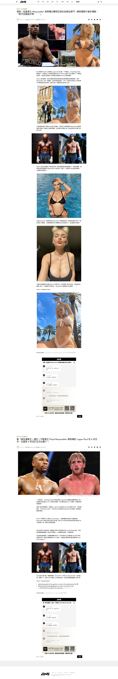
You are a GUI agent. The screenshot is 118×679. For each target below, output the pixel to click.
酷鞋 (43, 1)
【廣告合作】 (66, 672)
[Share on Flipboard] (94, 19)
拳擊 (62, 593)
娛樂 (52, 1)
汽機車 (62, 1)
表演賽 (64, 593)
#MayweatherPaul (43, 586)
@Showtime (70, 584)
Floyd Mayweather (57, 352)
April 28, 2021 (67, 588)
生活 (72, 1)
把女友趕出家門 (72, 352)
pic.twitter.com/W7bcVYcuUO (65, 586)
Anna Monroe (47, 352)
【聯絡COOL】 (60, 672)
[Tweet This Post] (91, 19)
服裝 (48, 1)
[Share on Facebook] (89, 19)
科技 (57, 1)
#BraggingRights (52, 586)
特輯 (38, 1)
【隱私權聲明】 (72, 672)
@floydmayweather (43, 584)
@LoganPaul (54, 584)
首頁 (18, 9)
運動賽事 (25, 9)
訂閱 (80, 416)
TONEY (23, 19)
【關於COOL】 (54, 672)
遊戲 (67, 1)
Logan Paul (65, 352)
